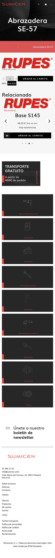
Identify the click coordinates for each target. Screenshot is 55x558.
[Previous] (6, 121)
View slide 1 (22, 143)
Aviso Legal (7, 530)
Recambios (25, 46)
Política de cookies (10, 527)
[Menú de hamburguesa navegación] (50, 4)
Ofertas (5, 500)
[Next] (49, 121)
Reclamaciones (9, 533)
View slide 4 (32, 143)
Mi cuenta (6, 507)
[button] (3, 78)
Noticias (5, 486)
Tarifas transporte (10, 520)
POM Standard (34, 546)
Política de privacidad (12, 524)
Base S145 (27, 115)
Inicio (14, 46)
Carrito (5, 510)
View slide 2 (25, 143)
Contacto (6, 490)
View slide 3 (29, 143)
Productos (6, 503)
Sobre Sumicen (9, 483)
